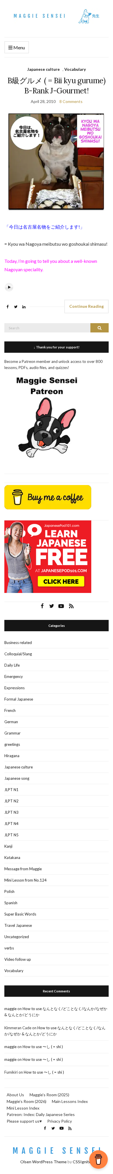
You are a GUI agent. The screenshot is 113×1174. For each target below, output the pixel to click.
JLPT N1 (11, 789)
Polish (9, 891)
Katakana (12, 857)
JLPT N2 (11, 801)
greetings (12, 744)
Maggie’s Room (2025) (49, 1094)
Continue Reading (86, 306)
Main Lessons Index (70, 1101)
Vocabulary (75, 69)
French (10, 710)
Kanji (8, 846)
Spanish (10, 902)
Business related (18, 642)
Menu (18, 47)
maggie (10, 1008)
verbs (9, 948)
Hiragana (11, 755)
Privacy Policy (59, 1121)
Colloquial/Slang (18, 654)
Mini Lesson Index (23, 1108)
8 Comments (71, 101)
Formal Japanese (18, 699)
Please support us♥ (24, 1121)
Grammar (12, 733)
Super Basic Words (20, 914)
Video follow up (17, 959)
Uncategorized (16, 936)
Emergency (13, 676)
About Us (15, 1094)
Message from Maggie (23, 869)
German (11, 721)
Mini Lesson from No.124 (25, 880)
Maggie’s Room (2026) (26, 1101)
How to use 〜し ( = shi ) (43, 1046)
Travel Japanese (18, 925)
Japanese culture (43, 69)
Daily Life (12, 665)
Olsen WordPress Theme (43, 1161)
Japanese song (16, 778)
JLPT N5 (11, 835)
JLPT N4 (11, 823)
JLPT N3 (11, 812)
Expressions (14, 687)
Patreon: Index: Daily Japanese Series (41, 1114)
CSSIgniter (83, 1161)
